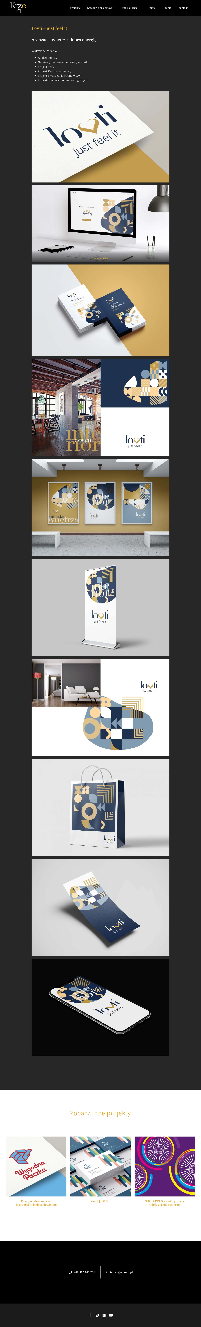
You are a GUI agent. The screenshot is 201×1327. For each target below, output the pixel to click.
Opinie (152, 8)
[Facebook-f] (90, 1315)
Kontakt (183, 8)
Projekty (75, 8)
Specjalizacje (130, 8)
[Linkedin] (104, 1315)
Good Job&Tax (100, 1201)
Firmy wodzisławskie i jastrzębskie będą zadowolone (36, 1202)
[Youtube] (111, 1315)
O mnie (167, 8)
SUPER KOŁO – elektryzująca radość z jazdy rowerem (164, 1202)
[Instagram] (97, 1315)
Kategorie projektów (99, 8)
